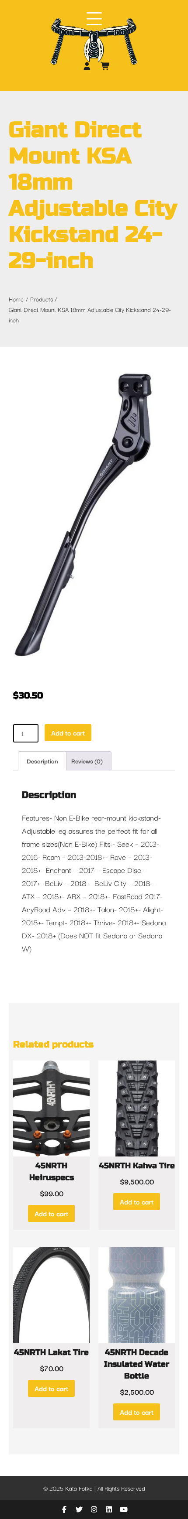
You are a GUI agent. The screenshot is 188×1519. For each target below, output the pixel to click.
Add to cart (68, 732)
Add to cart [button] (51, 1213)
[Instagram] (94, 1509)
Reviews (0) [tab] (87, 761)
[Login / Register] (87, 66)
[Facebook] (65, 1509)
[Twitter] (80, 1509)
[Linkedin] (109, 1509)
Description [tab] (42, 761)
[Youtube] (123, 1509)
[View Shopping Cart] (106, 66)
